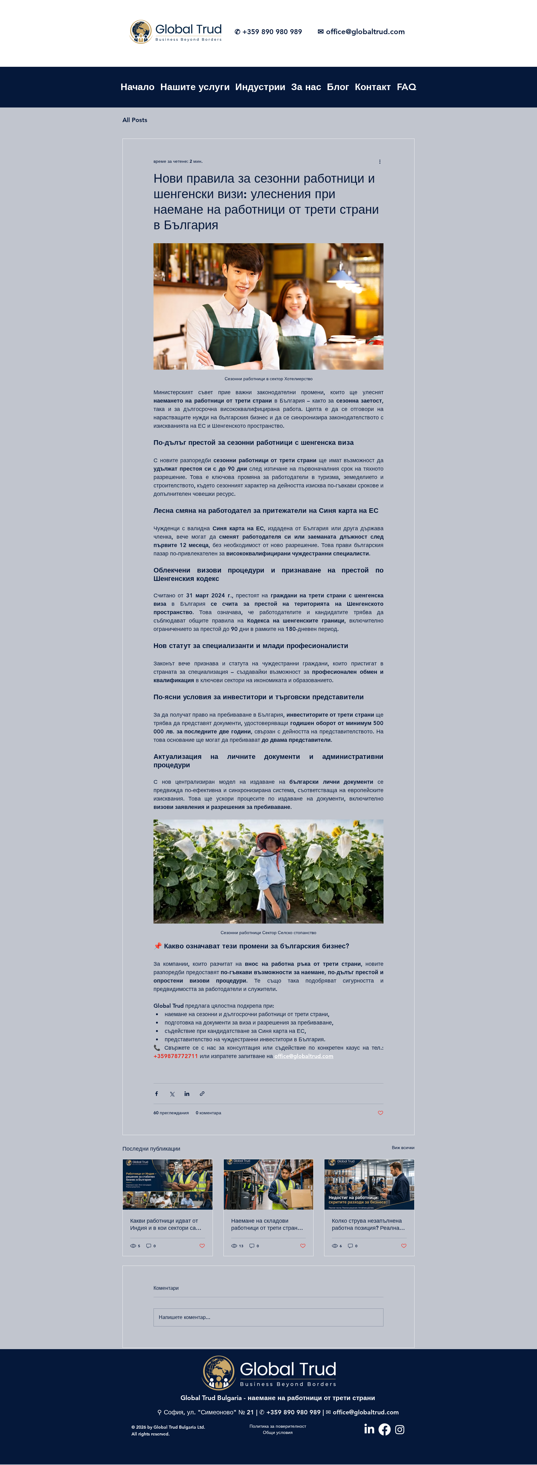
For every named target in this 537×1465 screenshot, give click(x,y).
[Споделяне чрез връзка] (202, 1094)
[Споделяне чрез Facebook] (156, 1094)
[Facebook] (385, 1429)
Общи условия (278, 1432)
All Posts (134, 120)
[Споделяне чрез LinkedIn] (187, 1094)
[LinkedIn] (369, 1429)
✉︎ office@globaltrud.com (361, 31)
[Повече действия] (379, 161)
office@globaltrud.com (366, 1412)
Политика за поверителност (278, 1426)
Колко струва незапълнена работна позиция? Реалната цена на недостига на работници (368, 1224)
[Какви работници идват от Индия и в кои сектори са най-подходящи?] (168, 1184)
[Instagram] (400, 1429)
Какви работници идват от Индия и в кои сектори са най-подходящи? (164, 1224)
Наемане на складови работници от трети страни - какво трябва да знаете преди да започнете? (267, 1224)
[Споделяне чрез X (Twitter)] (172, 1094)
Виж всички (403, 1147)
